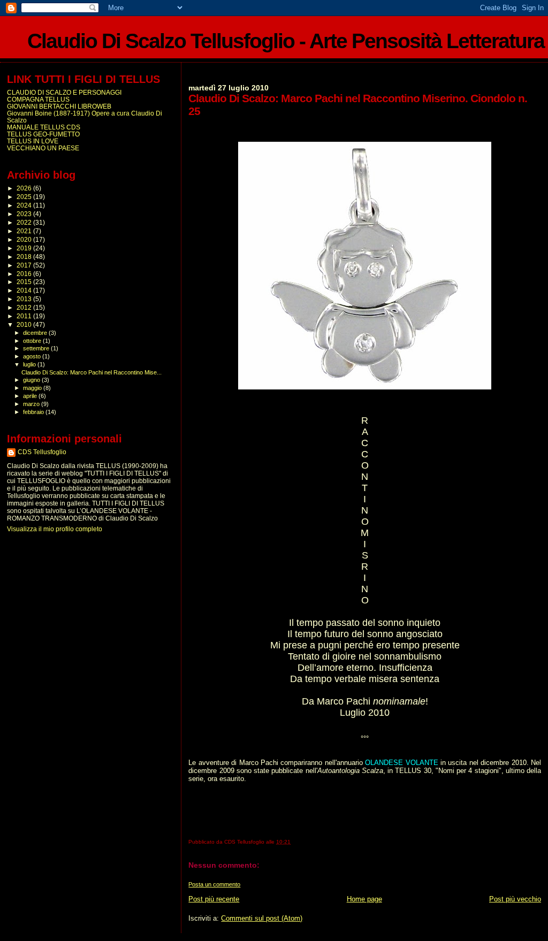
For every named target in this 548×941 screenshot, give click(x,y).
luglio (30, 364)
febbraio (34, 412)
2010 (25, 324)
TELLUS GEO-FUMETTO (43, 134)
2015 (25, 281)
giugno (32, 380)
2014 (25, 290)
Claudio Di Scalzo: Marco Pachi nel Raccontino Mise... (91, 372)
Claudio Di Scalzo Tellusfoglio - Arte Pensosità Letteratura (285, 40)
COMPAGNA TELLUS (38, 99)
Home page (364, 899)
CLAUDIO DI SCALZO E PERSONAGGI (64, 92)
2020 (25, 239)
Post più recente (213, 899)
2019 (25, 247)
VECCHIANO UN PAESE (43, 147)
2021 (25, 230)
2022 (25, 222)
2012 (25, 307)
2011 (25, 315)
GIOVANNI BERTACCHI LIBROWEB (59, 106)
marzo (32, 404)
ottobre (33, 341)
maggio (33, 388)
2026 (25, 188)
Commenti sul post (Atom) (261, 918)
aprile (31, 396)
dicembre (36, 333)
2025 (25, 196)
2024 (25, 205)
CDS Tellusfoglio (42, 452)
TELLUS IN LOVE (32, 140)
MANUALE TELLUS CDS (43, 127)
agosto (32, 356)
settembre (37, 348)
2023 (25, 213)
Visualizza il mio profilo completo (54, 529)
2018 (25, 256)
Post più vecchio (515, 899)
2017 (25, 265)
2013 (25, 298)
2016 (25, 273)
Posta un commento (214, 884)
